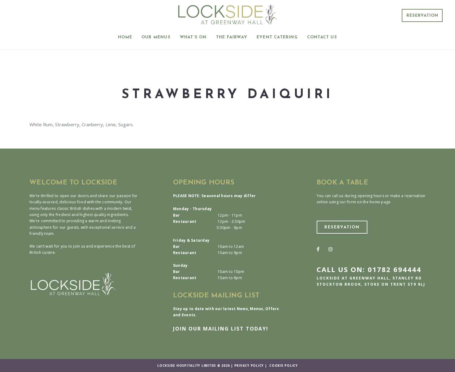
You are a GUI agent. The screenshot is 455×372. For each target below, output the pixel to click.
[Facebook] (318, 249)
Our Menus (156, 37)
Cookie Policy (283, 365)
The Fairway (231, 37)
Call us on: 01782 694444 (369, 269)
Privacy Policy (249, 365)
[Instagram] (330, 249)
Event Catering (277, 37)
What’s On (193, 37)
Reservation (422, 16)
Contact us (322, 37)
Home (125, 37)
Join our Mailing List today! (220, 328)
